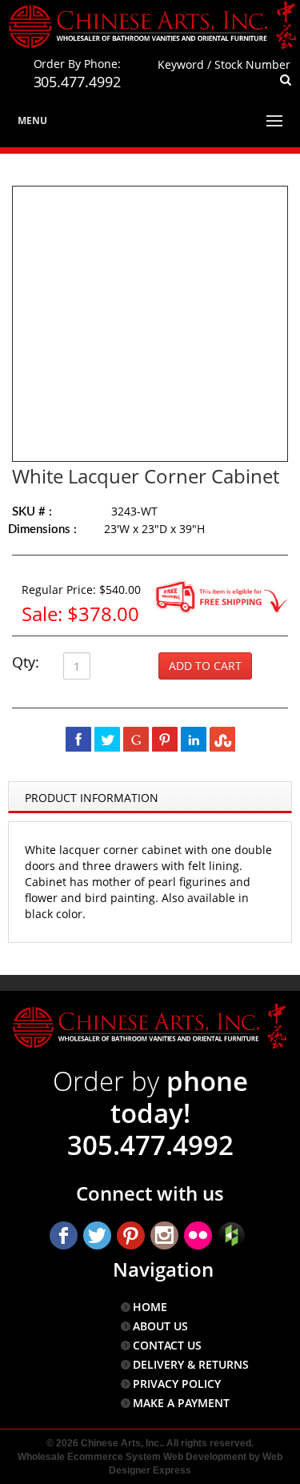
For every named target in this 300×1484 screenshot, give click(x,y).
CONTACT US (167, 1345)
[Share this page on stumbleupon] (222, 739)
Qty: (25, 662)
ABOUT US (160, 1326)
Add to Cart (205, 665)
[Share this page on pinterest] (165, 739)
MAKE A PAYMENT (181, 1402)
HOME (150, 1306)
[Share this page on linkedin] (193, 739)
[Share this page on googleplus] (136, 739)
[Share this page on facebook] (78, 739)
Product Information (91, 797)
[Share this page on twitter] (107, 739)
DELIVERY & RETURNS (191, 1364)
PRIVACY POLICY (177, 1383)
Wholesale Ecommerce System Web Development (132, 1456)
